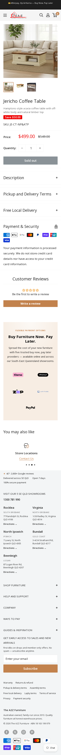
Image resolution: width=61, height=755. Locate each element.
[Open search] (41, 15)
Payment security (21, 698)
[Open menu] (5, 15)
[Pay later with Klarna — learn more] (18, 374)
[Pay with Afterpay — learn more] (43, 374)
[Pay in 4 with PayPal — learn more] (30, 408)
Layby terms (30, 693)
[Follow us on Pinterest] (32, 732)
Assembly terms (38, 687)
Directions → (10, 523)
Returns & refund (24, 682)
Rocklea (8, 507)
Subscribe (30, 669)
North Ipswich (13, 532)
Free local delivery (12, 693)
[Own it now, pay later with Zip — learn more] (18, 391)
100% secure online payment (32, 458)
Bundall (38, 532)
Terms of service (47, 693)
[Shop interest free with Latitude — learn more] (43, 391)
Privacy (6, 698)
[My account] (48, 15)
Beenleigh (10, 556)
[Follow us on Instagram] (23, 732)
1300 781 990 (11, 499)
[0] (55, 15)
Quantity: (9, 148)
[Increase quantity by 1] (40, 148)
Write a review (30, 303)
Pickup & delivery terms (15, 687)
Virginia (38, 507)
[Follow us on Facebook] (6, 732)
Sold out (30, 161)
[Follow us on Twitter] (15, 732)
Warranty (8, 682)
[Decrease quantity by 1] (22, 148)
